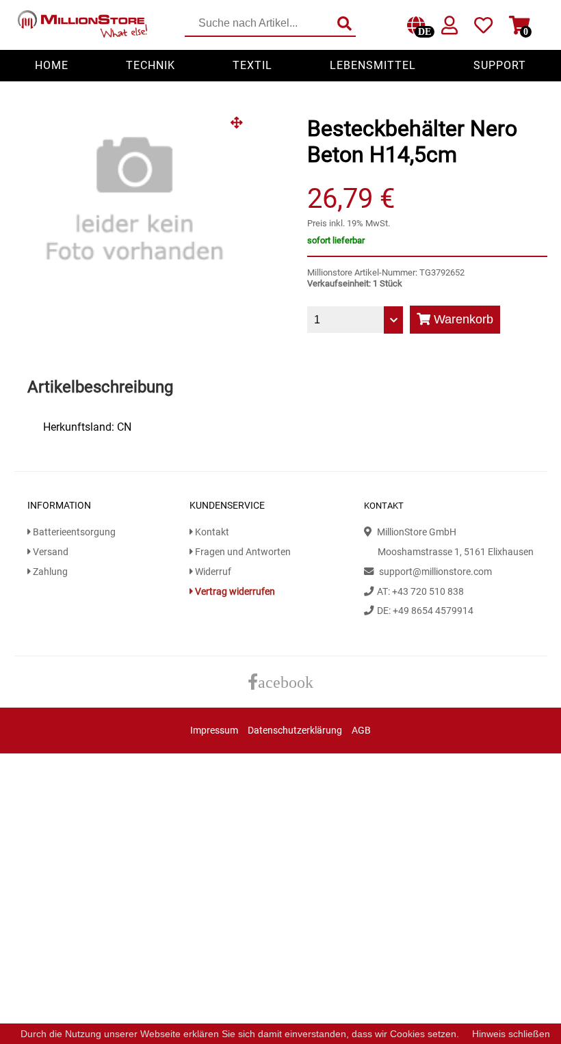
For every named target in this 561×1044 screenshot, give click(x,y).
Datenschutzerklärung (295, 730)
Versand (49, 552)
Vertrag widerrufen (234, 592)
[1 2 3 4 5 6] (355, 319)
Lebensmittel (373, 65)
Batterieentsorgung (73, 532)
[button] (241, 128)
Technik (150, 65)
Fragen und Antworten (242, 552)
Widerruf (212, 572)
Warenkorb (461, 319)
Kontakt (211, 532)
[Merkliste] (483, 28)
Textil (252, 65)
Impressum (214, 730)
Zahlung (49, 572)
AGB (361, 730)
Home (51, 65)
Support (499, 65)
